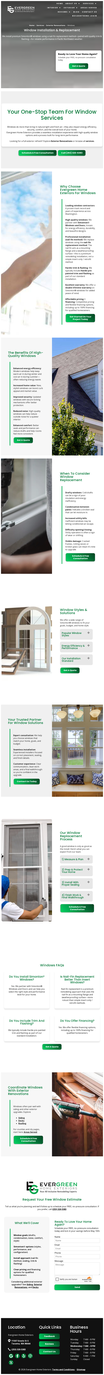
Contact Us (89, 12)
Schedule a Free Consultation (38, 152)
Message (59, 1261)
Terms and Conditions (63, 1369)
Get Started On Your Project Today (80, 318)
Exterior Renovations (55, 25)
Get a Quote (78, 66)
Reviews (63, 12)
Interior (52, 8)
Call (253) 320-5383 (71, 152)
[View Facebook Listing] (17, 1358)
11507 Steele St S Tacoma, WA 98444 (20, 1342)
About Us (71, 3)
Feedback (49, 1336)
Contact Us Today (27, 781)
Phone (58, 1252)
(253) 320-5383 (18, 1349)
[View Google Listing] (11, 1358)
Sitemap (81, 1369)
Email (57, 1244)
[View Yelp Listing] (24, 1358)
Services (88, 3)
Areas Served (89, 8)
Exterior (69, 8)
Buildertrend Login (84, 16)
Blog (76, 12)
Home (60, 3)
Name (57, 1236)
